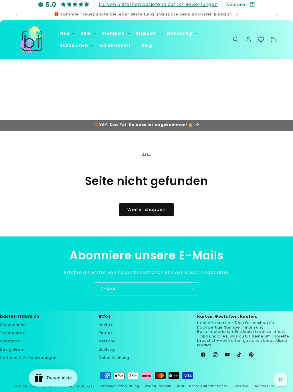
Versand (107, 341)
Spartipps (9, 341)
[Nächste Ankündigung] (276, 14)
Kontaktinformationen (208, 386)
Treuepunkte (13, 332)
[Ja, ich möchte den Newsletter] (191, 289)
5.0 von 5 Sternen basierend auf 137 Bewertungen (158, 4)
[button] (67, 33)
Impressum (264, 386)
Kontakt (106, 324)
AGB (180, 386)
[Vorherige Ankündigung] (16, 14)
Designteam (12, 349)
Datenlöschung (114, 357)
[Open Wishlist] (261, 39)
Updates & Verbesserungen (28, 357)
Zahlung (107, 349)
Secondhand (13, 324)
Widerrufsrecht (158, 386)
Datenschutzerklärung (119, 386)
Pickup (105, 332)
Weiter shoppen (146, 209)
